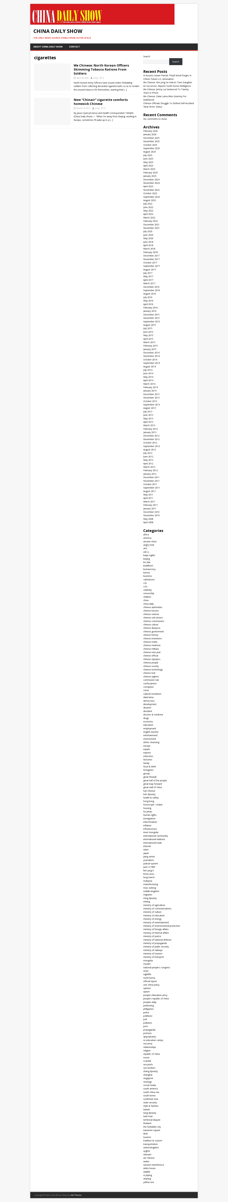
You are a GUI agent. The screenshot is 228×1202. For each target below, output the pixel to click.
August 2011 (149, 491)
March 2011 (149, 501)
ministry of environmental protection (161, 925)
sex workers (149, 1067)
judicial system (150, 863)
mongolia (148, 960)
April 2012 (148, 463)
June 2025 (148, 158)
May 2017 (148, 276)
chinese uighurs (151, 676)
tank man (148, 1116)
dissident (147, 711)
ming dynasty (150, 898)
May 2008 (148, 518)
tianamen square (151, 1130)
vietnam (147, 1154)
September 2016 (151, 290)
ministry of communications (157, 908)
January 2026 (149, 134)
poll (145, 1019)
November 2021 (151, 227)
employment (149, 728)
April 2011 (148, 498)
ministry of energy (152, 918)
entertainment (150, 735)
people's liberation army (155, 995)
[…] (125, 89)
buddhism (148, 565)
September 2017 (151, 265)
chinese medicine (152, 645)
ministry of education (154, 915)
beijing (146, 558)
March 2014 (149, 383)
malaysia (147, 880)
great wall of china (152, 787)
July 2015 (147, 328)
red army (147, 1043)
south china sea (151, 1092)
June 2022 (148, 207)
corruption (148, 686)
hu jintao (147, 811)
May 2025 (148, 162)
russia (146, 1057)
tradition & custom (152, 1140)
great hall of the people (155, 780)
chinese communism (153, 621)
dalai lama (148, 697)
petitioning (148, 1005)
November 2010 (151, 515)
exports (147, 752)
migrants (147, 894)
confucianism (150, 683)
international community (155, 835)
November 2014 (151, 356)
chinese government (153, 631)
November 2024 (151, 182)
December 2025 (151, 137)
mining (146, 901)
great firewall (149, 776)
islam (146, 849)
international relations (154, 839)
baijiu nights (149, 555)
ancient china (149, 541)
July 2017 (147, 272)
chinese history (150, 634)
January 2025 (149, 175)
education (148, 724)
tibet (145, 1133)
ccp (145, 582)
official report (150, 981)
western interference (153, 1164)
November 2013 (151, 397)
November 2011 (151, 480)
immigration (149, 818)
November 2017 (151, 259)
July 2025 (147, 155)
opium (146, 991)
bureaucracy (149, 569)
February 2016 (150, 307)
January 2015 (149, 349)
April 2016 (148, 304)
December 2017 (151, 255)
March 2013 (149, 425)
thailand (147, 1123)
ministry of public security (156, 946)
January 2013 (149, 432)
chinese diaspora (151, 627)
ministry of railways (153, 950)
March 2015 (149, 342)
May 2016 (148, 300)
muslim (147, 963)
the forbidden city (152, 1126)
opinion (147, 988)
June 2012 (148, 456)
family (146, 763)
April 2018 (148, 245)
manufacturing (150, 884)
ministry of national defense (157, 939)
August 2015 (149, 324)
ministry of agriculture (154, 905)
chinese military (151, 648)
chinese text (149, 672)
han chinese (149, 790)
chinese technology (153, 669)
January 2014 (149, 390)
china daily (148, 603)
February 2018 (150, 252)
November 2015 (151, 317)
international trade (152, 842)
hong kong (148, 801)
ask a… (146, 551)
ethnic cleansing (151, 742)
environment (149, 738)
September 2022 (151, 196)
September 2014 (151, 362)
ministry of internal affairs (156, 932)
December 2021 (151, 224)
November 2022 (151, 189)
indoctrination (150, 821)
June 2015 (148, 331)
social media (149, 1085)
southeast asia (150, 1098)
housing (147, 808)
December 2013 (151, 394)
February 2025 (150, 172)
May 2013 (148, 418)
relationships (149, 1047)
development (149, 704)
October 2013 (150, 401)
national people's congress (156, 967)
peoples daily (149, 1002)
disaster (147, 707)
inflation (147, 825)
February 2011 (150, 504)
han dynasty (149, 794)
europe (146, 745)
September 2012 (151, 446)
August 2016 (149, 293)
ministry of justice (152, 936)
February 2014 (150, 387)
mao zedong (149, 887)
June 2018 (148, 241)
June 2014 (148, 373)
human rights (149, 814)
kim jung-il (148, 870)
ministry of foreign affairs (156, 929)
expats (146, 749)
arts (145, 548)
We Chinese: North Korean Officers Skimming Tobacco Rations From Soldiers (101, 69)
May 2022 (148, 210)
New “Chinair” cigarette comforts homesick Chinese (101, 102)
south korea (149, 1095)
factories (147, 759)
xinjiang (147, 1178)
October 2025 (150, 144)
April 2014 (148, 380)
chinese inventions (152, 638)
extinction (148, 756)
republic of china (151, 1053)
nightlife (147, 974)
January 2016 (149, 311)
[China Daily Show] (102, 23)
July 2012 (147, 453)
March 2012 (149, 466)
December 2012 (151, 435)
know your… (149, 873)
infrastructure (150, 828)
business (147, 575)
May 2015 (148, 335)
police (146, 1012)
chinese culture (150, 624)
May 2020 (148, 238)
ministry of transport (153, 956)
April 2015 (148, 338)
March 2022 (149, 217)
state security (150, 1102)
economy (148, 721)
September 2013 (151, 404)
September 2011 (151, 487)
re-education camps (153, 1040)
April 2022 (148, 214)
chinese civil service (153, 617)
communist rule (151, 679)
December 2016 (151, 286)
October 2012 (150, 442)
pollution (147, 1022)
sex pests (148, 1064)
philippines (148, 1008)
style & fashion (150, 1105)
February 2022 (150, 220)
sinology (147, 1081)
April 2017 (148, 279)
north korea (149, 977)
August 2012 (149, 449)
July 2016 (147, 297)
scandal (147, 1060)
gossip (146, 773)
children (147, 596)
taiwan (146, 1109)
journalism (148, 860)
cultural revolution (152, 693)
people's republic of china (156, 998)
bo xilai (146, 562)
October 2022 (150, 193)
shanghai (147, 1074)
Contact (74, 46)
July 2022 (147, 203)
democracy (148, 700)
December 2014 (151, 352)
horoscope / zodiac (153, 804)
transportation (150, 1144)
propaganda (149, 1029)
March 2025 (149, 169)
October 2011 (150, 484)
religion (147, 1050)
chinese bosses (151, 610)
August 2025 (149, 151)
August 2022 (149, 200)
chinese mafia (150, 641)
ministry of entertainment (156, 922)
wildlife (146, 1171)
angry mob (148, 544)
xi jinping (147, 1175)
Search (146, 56)
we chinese (148, 1157)
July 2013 (147, 411)
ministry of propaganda (155, 943)
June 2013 (148, 414)
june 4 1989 (149, 866)
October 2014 (150, 359)
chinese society (151, 666)
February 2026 (150, 130)
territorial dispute (151, 1119)
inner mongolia (150, 832)
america (147, 537)
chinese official (150, 655)
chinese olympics (151, 659)
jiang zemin (149, 856)
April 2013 (148, 421)
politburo (147, 1015)
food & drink (149, 766)
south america (150, 1088)
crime (146, 690)
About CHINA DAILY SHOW (48, 46)
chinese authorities (152, 607)
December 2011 (151, 477)
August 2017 (149, 269)
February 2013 (150, 428)
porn (145, 1026)
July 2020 (147, 231)
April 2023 (148, 186)
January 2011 (149, 508)
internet (147, 846)
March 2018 (149, 248)
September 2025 (151, 148)
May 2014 (148, 376)
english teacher (151, 731)
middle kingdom (151, 891)
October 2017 (150, 262)
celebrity (147, 589)
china (146, 600)
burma (146, 572)
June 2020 (148, 234)
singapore (148, 1078)
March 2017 (149, 283)
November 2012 (151, 439)
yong (95, 77)
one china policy (151, 984)
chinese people (150, 662)
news (146, 970)
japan (146, 853)
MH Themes (76, 1195)
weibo (146, 1161)
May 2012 (148, 459)
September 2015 (151, 321)
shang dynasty (150, 1071)
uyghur (146, 1150)
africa (146, 534)
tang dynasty (149, 1112)
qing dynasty (149, 1036)
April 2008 (148, 522)
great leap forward (152, 783)
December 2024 (151, 179)
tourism (147, 1137)
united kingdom (151, 1147)
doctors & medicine (153, 714)
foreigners (148, 769)
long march (149, 877)
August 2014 (149, 366)
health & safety (151, 797)
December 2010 (151, 511)
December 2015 (151, 314)
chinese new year (152, 652)
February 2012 (150, 470)
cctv (145, 586)
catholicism (149, 579)
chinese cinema (151, 614)
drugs (146, 718)
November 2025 (151, 141)
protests (147, 1033)
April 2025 (148, 165)
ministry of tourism (152, 953)
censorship (148, 593)
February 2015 (150, 345)
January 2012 (149, 473)
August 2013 (149, 407)
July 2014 (147, 369)
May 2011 (148, 494)
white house (149, 1168)
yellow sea (148, 1182)
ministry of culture (152, 911)
